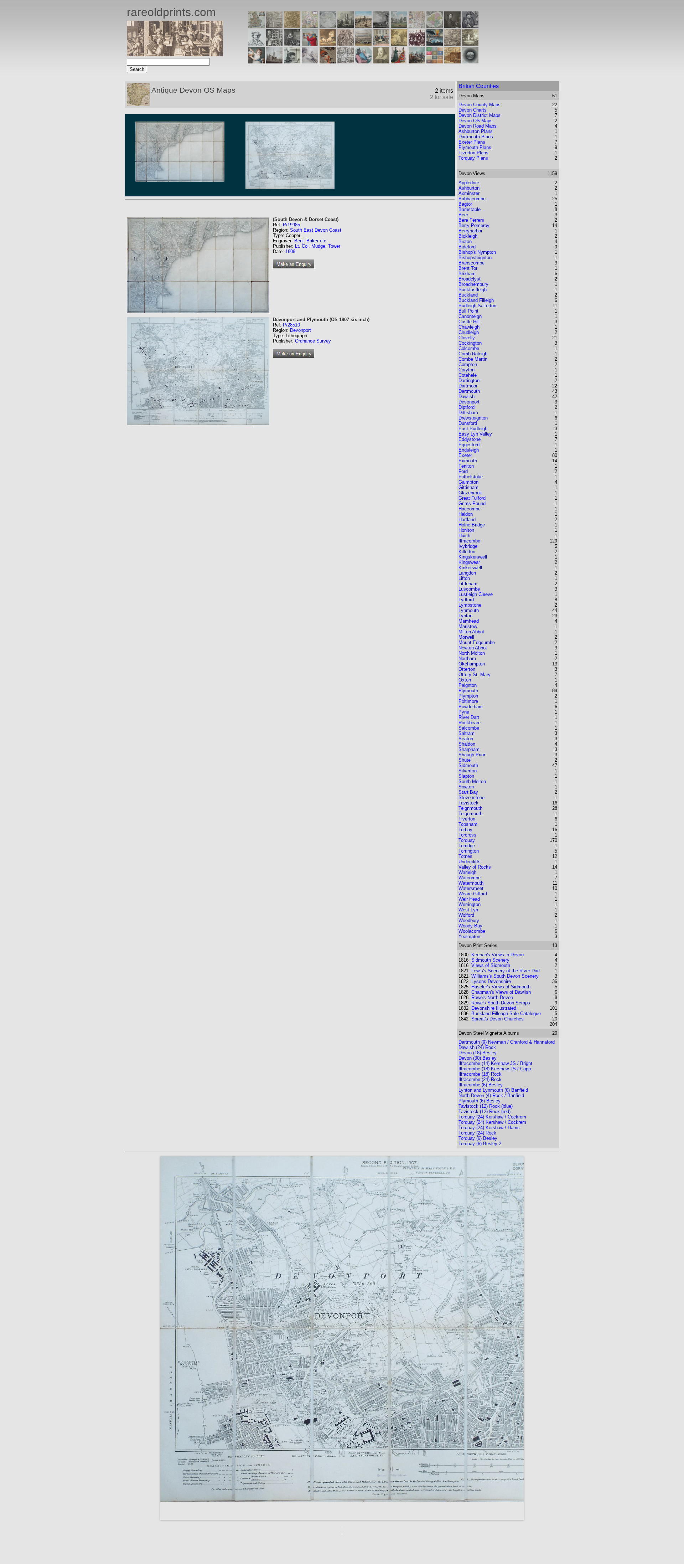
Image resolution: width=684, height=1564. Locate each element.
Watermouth (470, 883)
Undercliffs (469, 861)
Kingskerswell (472, 557)
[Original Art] (399, 44)
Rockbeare (469, 722)
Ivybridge (467, 546)
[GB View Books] (434, 61)
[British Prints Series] (274, 26)
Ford (463, 471)
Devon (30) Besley (477, 1058)
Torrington (468, 851)
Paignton (467, 685)
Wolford (466, 915)
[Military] (417, 61)
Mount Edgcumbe (476, 642)
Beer (463, 214)
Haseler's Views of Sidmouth (500, 986)
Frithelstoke (470, 476)
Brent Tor (467, 268)
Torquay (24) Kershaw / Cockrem (492, 1117)
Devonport (300, 330)
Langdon (467, 573)
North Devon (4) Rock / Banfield (491, 1095)
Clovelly (466, 337)
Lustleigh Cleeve (475, 594)
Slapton (466, 776)
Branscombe (471, 263)
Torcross (467, 835)
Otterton (466, 669)
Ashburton (469, 188)
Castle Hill (469, 321)
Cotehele (467, 375)
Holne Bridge (471, 525)
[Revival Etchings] (310, 61)
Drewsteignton (473, 418)
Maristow (467, 626)
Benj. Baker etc (310, 240)
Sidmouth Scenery (490, 960)
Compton (467, 364)
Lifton (464, 578)
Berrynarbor (470, 230)
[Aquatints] (274, 61)
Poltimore (468, 701)
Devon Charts (472, 110)
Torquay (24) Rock (477, 1133)
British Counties (478, 86)
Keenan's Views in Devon (497, 954)
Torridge (466, 845)
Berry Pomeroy (473, 225)
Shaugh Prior (471, 754)
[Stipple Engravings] (256, 61)
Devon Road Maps (477, 126)
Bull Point (468, 311)
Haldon (465, 514)
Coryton (466, 369)
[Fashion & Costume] (399, 61)
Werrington (469, 904)
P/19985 (291, 224)
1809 (290, 251)
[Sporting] (363, 44)
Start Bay (468, 792)
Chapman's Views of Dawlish (501, 992)
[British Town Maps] (310, 26)
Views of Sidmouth (490, 965)
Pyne (463, 712)
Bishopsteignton (475, 257)
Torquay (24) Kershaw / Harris (489, 1127)
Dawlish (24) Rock (477, 1047)
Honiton (466, 530)
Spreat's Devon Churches (497, 1019)
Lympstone (469, 605)
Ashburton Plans (475, 131)
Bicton (465, 241)
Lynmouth (468, 610)
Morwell (466, 637)
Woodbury (468, 920)
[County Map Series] (292, 26)
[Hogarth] (292, 44)
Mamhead (468, 621)
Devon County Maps (479, 104)
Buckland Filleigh (476, 300)
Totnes (465, 856)
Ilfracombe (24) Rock (480, 1079)
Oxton (464, 680)
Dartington (469, 380)
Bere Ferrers (471, 220)
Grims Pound (472, 503)
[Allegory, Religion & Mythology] (345, 61)
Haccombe (469, 508)
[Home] (175, 54)
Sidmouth (468, 765)
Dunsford (467, 423)
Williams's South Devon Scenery (505, 976)
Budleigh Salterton (477, 305)
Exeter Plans (471, 142)
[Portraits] (345, 44)
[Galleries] (434, 44)
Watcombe (469, 877)
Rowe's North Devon (492, 997)
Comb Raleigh (472, 353)
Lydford (466, 599)
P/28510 (291, 325)
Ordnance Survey (313, 341)
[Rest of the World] (328, 26)
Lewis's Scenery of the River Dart (505, 970)
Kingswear (469, 562)
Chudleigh (468, 332)
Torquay (466, 840)
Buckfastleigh (472, 289)
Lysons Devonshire (491, 981)
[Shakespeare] (381, 61)
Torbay (465, 829)
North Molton (471, 653)
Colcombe (468, 348)
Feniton (466, 466)
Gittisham (468, 487)
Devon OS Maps (475, 120)
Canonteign (470, 316)
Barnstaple (469, 209)
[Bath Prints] (381, 26)
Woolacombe (471, 931)
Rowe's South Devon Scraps (500, 1002)
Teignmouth (470, 808)
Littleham (467, 583)
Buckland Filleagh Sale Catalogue (506, 1013)
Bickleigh (467, 236)
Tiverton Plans (473, 152)
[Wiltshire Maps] (417, 26)
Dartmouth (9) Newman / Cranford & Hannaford (506, 1042)
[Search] (470, 61)
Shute (464, 760)
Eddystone (469, 439)
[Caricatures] (310, 44)
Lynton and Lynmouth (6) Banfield (493, 1090)
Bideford (467, 246)
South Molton (472, 781)
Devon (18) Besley (477, 1052)
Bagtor (465, 204)
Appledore (468, 182)
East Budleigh (472, 428)
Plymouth (468, 690)
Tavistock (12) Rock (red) (484, 1111)
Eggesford (469, 444)
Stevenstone (471, 797)
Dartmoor (467, 386)
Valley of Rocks (474, 867)
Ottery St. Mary (474, 674)
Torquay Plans (473, 158)
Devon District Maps (479, 115)
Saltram (466, 733)
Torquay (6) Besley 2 (479, 1143)
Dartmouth (469, 391)
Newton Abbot (472, 647)
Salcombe (468, 728)
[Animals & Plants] (328, 44)
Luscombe (469, 589)
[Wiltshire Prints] (399, 26)
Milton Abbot (471, 631)
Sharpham (469, 749)
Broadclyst (469, 279)
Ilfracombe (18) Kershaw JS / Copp (494, 1068)
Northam (467, 658)
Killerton (466, 551)
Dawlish (466, 396)
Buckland (468, 295)
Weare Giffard (472, 893)
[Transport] (381, 44)
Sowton (466, 786)
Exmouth (467, 460)
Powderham (470, 706)
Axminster (469, 193)
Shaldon (466, 744)
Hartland (467, 519)
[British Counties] (256, 26)
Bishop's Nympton (477, 252)
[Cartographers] (470, 26)
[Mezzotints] (470, 44)
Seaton (465, 738)
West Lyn (468, 909)
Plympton (468, 696)
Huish (464, 535)
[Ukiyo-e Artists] (328, 61)
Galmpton (468, 482)
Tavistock (468, 803)
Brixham (467, 273)
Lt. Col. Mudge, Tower (317, 246)
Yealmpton (469, 936)
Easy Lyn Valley (475, 434)
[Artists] (452, 26)
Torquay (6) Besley (477, 1138)
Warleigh (467, 872)
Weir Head (469, 899)
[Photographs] (417, 44)
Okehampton (471, 664)
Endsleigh (468, 450)
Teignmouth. (471, 813)
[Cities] (363, 26)
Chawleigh (469, 327)
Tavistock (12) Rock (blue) (485, 1106)
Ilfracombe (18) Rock (480, 1074)
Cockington (470, 343)
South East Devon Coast (315, 230)
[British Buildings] (345, 26)
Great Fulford (472, 498)
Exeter (465, 455)
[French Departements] (434, 26)
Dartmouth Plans (475, 136)
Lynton (465, 615)
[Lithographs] (292, 61)
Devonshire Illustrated (493, 1008)
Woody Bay (470, 925)
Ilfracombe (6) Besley (480, 1084)
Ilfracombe (469, 541)
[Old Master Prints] (452, 44)
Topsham (467, 824)
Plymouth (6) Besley (479, 1100)
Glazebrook (470, 492)
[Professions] (363, 61)
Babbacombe (472, 198)
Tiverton (466, 819)
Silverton (467, 770)
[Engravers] (256, 44)
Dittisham (468, 412)
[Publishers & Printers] (274, 44)
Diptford (466, 407)
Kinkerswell (470, 567)
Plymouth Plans (474, 147)
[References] (452, 61)
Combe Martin (472, 359)
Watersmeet (470, 888)
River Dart (468, 717)
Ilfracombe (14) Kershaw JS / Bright (495, 1063)
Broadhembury (473, 284)
